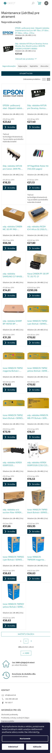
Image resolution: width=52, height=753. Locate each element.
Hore (27, 653)
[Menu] (46, 3)
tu (38, 732)
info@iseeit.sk (10, 695)
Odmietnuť (13, 746)
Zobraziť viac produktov (24, 59)
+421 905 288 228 (11, 699)
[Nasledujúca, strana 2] (26, 641)
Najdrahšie (34, 66)
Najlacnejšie (22, 66)
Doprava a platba (7, 721)
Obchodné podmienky (9, 714)
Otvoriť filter (26, 73)
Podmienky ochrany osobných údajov (15, 718)
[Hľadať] (33, 3)
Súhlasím (37, 746)
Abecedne (44, 66)
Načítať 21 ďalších (26, 634)
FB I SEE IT (9, 702)
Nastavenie (25, 738)
